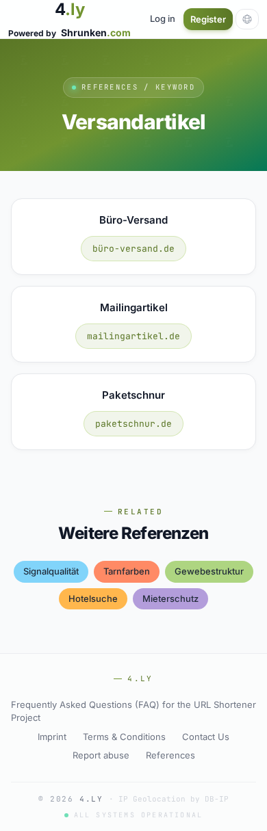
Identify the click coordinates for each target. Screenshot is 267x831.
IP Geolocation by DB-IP (173, 799)
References (170, 755)
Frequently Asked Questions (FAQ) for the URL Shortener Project (133, 711)
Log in (162, 18)
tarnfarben (126, 571)
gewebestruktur (209, 571)
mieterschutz (170, 598)
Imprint (52, 736)
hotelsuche (93, 598)
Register (208, 19)
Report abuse (101, 755)
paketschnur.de (133, 424)
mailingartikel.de (133, 336)
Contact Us (205, 736)
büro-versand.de (133, 248)
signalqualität (51, 571)
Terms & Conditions (124, 736)
